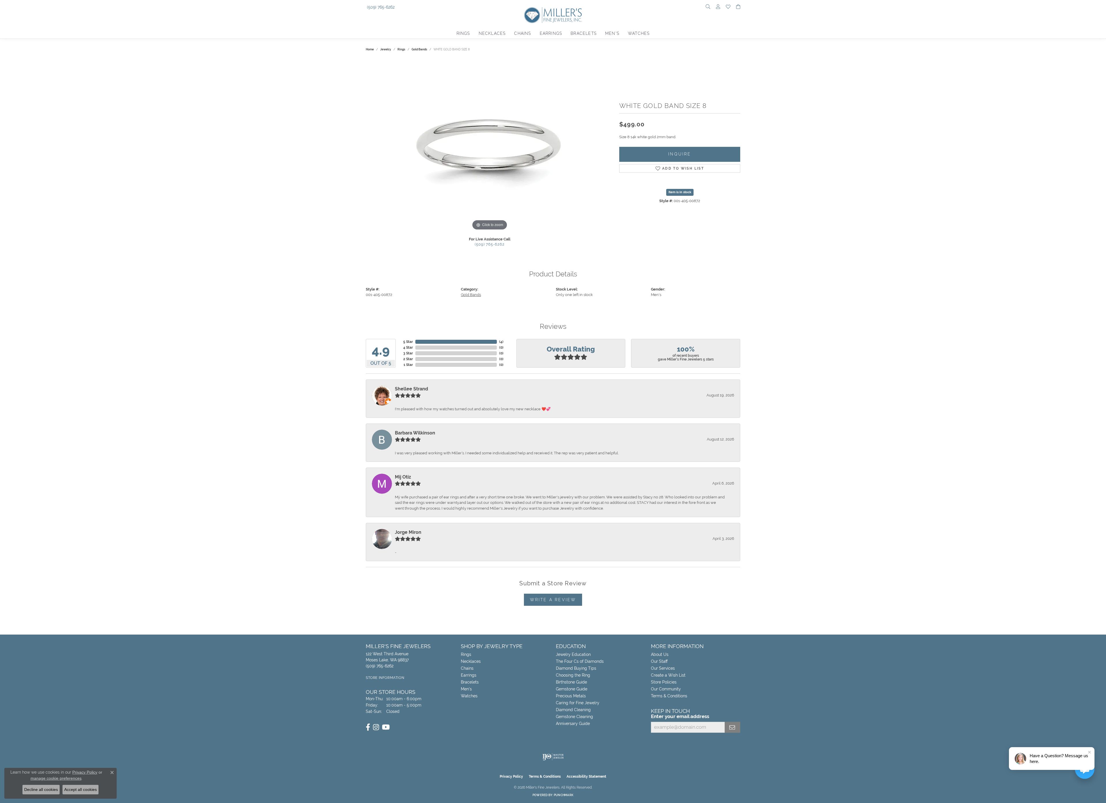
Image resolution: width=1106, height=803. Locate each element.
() (501, 342)
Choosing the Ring (573, 675)
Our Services (663, 668)
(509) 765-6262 (490, 244)
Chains (522, 33)
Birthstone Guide (571, 682)
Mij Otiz (403, 477)
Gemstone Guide (571, 689)
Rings (463, 33)
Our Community (666, 689)
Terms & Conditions (669, 696)
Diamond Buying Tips (576, 668)
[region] (489, 145)
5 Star (408, 342)
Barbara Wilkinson (415, 433)
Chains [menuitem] (467, 668)
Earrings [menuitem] (468, 675)
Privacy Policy (511, 776)
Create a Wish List (668, 675)
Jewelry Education (573, 654)
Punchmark (563, 795)
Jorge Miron (408, 532)
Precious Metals (571, 696)
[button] (708, 7)
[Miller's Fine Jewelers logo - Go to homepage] (553, 18)
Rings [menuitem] (466, 654)
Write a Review (553, 599)
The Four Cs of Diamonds (580, 661)
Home (370, 49)
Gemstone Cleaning (574, 716)
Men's (612, 33)
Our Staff (659, 661)
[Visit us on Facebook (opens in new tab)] (368, 727)
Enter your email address (680, 716)
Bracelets (583, 33)
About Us (659, 654)
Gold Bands (419, 49)
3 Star (408, 353)
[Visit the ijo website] (553, 756)
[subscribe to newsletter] (732, 727)
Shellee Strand (411, 389)
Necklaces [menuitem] (471, 661)
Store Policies (664, 682)
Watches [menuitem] (469, 696)
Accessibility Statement (586, 776)
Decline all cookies (41, 789)
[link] (380, 7)
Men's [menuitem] (466, 689)
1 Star (408, 365)
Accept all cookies (80, 789)
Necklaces (492, 33)
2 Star (408, 359)
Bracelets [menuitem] (470, 682)
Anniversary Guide (573, 723)
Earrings (551, 33)
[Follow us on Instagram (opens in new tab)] (376, 727)
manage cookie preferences (56, 778)
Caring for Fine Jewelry (577, 703)
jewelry (385, 49)
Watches (638, 33)
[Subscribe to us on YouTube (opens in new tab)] (386, 727)
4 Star (408, 348)
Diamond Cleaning (573, 709)
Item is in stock (679, 192)
